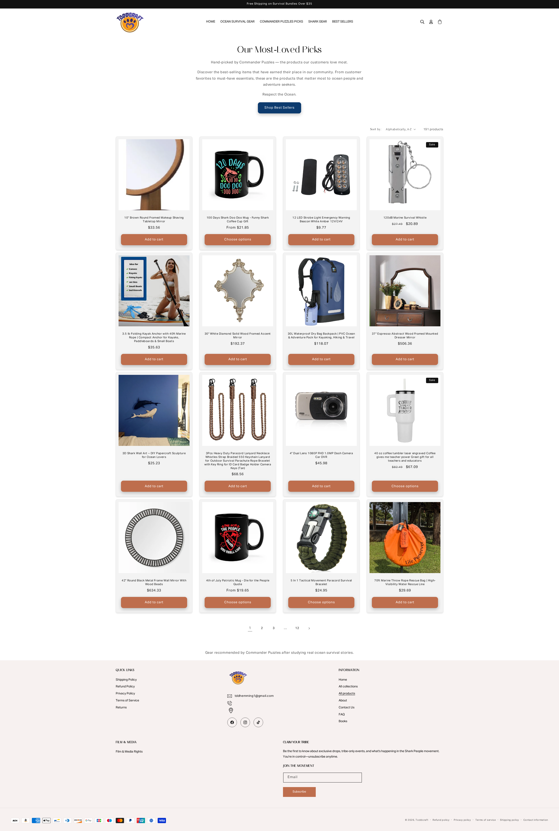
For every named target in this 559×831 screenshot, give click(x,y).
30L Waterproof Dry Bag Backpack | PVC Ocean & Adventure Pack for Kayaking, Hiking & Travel (321, 335)
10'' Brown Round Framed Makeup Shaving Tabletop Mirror (154, 219)
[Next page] (309, 628)
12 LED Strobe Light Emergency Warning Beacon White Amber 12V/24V (321, 219)
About (343, 700)
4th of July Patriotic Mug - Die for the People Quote (237, 582)
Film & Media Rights (129, 751)
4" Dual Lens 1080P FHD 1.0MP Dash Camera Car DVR (321, 455)
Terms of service (485, 820)
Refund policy (441, 820)
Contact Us (346, 707)
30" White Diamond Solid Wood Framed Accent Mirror (238, 335)
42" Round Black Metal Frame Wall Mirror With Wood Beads (154, 582)
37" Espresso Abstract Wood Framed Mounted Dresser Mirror (405, 335)
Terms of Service (127, 700)
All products (347, 693)
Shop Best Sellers (279, 107)
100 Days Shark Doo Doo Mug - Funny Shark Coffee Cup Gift (238, 219)
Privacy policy (462, 820)
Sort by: (375, 129)
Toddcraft (422, 820)
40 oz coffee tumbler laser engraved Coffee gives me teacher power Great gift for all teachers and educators (404, 457)
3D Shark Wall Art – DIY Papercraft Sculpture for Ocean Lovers (154, 455)
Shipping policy (509, 820)
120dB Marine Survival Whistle (404, 217)
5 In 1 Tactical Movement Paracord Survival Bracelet (321, 582)
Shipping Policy (126, 679)
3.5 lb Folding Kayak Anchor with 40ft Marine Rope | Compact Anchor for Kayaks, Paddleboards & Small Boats (154, 337)
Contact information (535, 820)
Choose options (237, 239)
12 (297, 628)
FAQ (342, 714)
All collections (348, 686)
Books (343, 721)
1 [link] (250, 628)
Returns (121, 707)
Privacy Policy (125, 693)
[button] (422, 21)
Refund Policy (125, 686)
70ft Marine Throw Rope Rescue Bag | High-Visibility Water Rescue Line (405, 582)
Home (343, 679)
